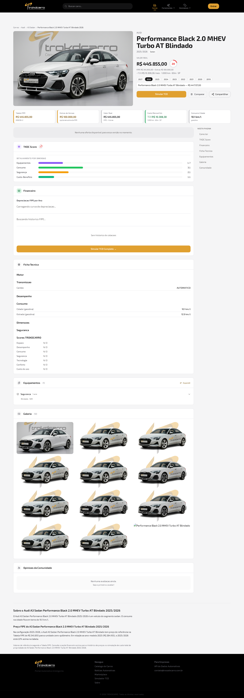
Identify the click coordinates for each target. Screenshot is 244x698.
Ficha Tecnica (205, 151)
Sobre (97, 682)
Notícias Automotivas (105, 670)
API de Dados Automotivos (167, 666)
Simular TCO (161, 94)
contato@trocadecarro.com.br (168, 670)
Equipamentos (206, 156)
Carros (16, 27)
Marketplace (101, 674)
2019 (208, 79)
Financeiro (204, 145)
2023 (174, 79)
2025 (157, 79)
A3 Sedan (31, 27)
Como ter (203, 134)
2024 (166, 79)
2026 (149, 79)
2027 (140, 79)
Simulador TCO (102, 678)
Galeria (202, 162)
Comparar (199, 94)
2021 (192, 79)
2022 (183, 79)
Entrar (213, 6)
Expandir (187, 383)
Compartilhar (221, 94)
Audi (23, 27)
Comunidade (205, 167)
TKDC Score (204, 139)
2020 (200, 79)
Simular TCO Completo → (103, 249)
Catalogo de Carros (104, 666)
